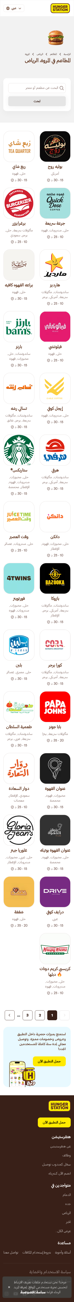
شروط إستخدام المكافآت (36, 1252)
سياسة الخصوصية (33, 1292)
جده (68, 1204)
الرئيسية (67, 54)
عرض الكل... (63, 1231)
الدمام (67, 1194)
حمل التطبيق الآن (49, 1061)
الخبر (68, 1222)
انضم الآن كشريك (59, 1173)
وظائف (66, 1155)
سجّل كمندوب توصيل (56, 1164)
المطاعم (53, 54)
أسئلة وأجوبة (63, 1252)
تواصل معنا (10, 1252)
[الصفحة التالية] (10, 1015)
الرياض (40, 54)
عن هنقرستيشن (60, 1146)
